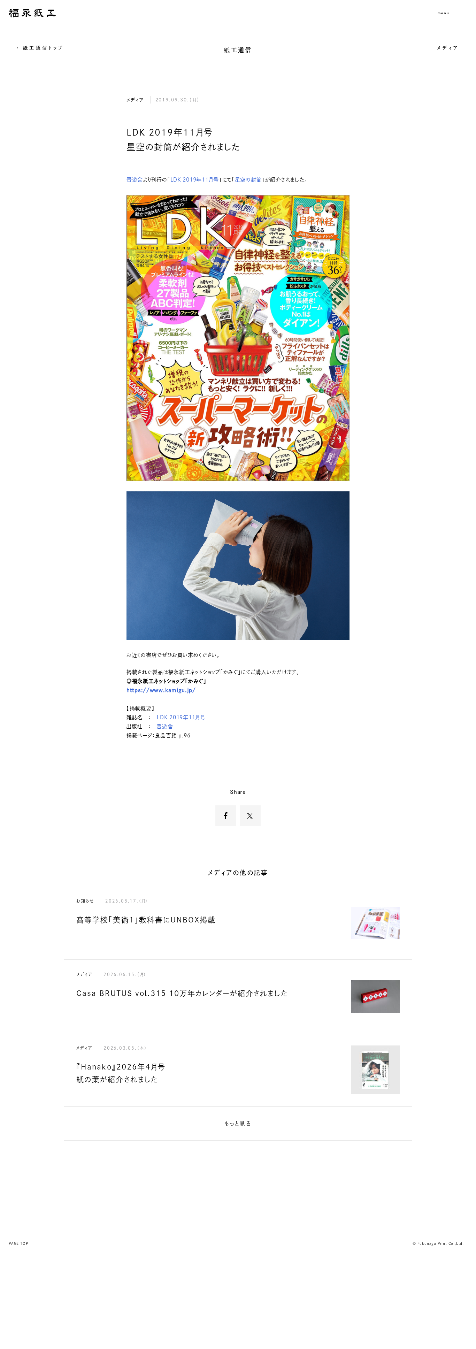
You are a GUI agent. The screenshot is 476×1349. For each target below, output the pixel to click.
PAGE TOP (18, 1243)
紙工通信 (238, 50)
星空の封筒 (248, 179)
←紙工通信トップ (40, 48)
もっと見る (238, 1123)
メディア (448, 48)
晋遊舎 (134, 179)
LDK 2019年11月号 (194, 179)
